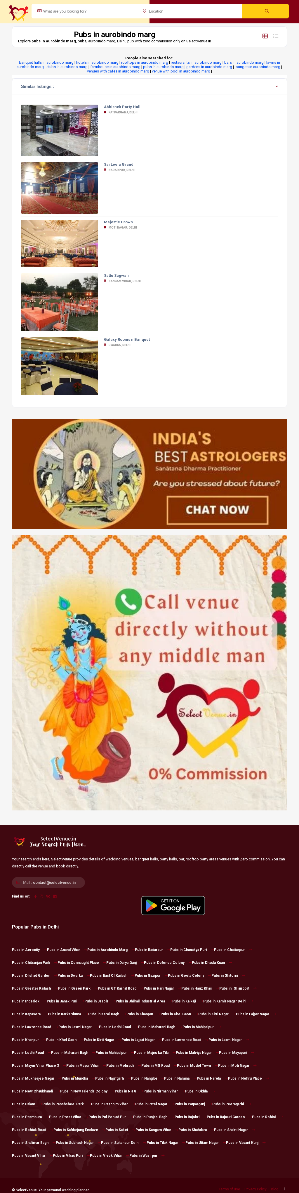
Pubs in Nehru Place (245, 1078)
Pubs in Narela (209, 1078)
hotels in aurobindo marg (97, 62)
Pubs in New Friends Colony (83, 1091)
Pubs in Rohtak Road (29, 1130)
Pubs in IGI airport (234, 988)
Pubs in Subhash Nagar (75, 1143)
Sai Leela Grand (118, 164)
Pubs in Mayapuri (233, 1053)
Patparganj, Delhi (123, 112)
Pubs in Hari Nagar (159, 988)
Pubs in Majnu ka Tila (151, 1053)
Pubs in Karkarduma (64, 1014)
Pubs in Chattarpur (229, 950)
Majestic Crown (118, 222)
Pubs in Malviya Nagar (194, 1053)
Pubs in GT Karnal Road (117, 988)
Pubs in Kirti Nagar (213, 1014)
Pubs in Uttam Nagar (202, 1143)
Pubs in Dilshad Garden (31, 976)
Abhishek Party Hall (122, 107)
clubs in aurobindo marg (67, 67)
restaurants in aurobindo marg (196, 62)
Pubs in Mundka (75, 1078)
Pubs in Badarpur (149, 950)
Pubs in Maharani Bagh (156, 1027)
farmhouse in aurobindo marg (115, 67)
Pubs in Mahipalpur (198, 1027)
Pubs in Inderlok (25, 1001)
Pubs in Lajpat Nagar (252, 1014)
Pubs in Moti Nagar (233, 1066)
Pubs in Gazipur (148, 976)
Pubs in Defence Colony (164, 963)
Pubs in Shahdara (192, 1130)
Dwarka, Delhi (119, 345)
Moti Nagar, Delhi (122, 227)
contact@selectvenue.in (54, 882)
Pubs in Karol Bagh (103, 1014)
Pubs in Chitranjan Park (31, 963)
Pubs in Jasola (96, 1001)
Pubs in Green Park (74, 988)
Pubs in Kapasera (26, 1014)
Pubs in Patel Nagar (151, 1104)
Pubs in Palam (23, 1104)
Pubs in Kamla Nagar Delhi (224, 1001)
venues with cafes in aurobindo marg (118, 71)
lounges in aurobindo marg (257, 67)
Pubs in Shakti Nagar (231, 1130)
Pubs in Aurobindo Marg (107, 950)
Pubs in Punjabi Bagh (150, 1117)
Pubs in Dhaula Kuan (208, 963)
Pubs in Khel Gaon (176, 1014)
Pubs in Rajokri (187, 1117)
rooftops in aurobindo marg (144, 62)
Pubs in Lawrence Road (31, 1027)
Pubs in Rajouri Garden (226, 1117)
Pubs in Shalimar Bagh (30, 1143)
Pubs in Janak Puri (62, 1001)
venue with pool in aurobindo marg (181, 71)
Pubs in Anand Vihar (63, 950)
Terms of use (229, 1189)
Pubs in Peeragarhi (228, 1104)
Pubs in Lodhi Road (115, 1027)
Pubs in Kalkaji (184, 1001)
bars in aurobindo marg (244, 62)
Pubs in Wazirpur (143, 1156)
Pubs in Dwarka (70, 976)
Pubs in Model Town (194, 1066)
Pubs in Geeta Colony (186, 976)
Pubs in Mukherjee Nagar (33, 1078)
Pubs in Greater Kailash (31, 988)
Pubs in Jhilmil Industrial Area (140, 1001)
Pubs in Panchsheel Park (63, 1104)
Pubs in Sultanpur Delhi (120, 1143)
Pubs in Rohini (264, 1117)
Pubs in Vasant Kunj (242, 1143)
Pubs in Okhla (196, 1091)
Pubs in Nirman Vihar (160, 1091)
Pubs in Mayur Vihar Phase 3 (35, 1066)
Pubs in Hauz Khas (196, 988)
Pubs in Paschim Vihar (109, 1104)
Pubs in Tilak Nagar (162, 1143)
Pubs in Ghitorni (224, 976)
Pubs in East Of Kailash (108, 976)
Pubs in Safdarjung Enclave (75, 1130)
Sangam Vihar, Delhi (124, 281)
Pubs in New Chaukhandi (32, 1091)
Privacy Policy (255, 1189)
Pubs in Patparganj (190, 1104)
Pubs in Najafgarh (109, 1078)
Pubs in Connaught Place (78, 963)
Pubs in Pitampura (27, 1117)
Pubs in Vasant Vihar (29, 1156)
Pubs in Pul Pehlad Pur (107, 1117)
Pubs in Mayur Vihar (82, 1066)
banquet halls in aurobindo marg (46, 62)
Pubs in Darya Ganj (121, 963)
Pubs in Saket (116, 1130)
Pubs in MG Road (155, 1066)
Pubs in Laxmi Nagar (75, 1027)
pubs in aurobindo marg (163, 67)
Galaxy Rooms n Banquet (127, 339)
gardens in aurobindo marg (209, 67)
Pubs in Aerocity (26, 950)
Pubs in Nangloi (144, 1078)
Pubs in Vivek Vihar (106, 1156)
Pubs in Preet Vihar (65, 1117)
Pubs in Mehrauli (120, 1066)
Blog (274, 1189)
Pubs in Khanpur (139, 1014)
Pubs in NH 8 (125, 1091)
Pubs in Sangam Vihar (153, 1130)
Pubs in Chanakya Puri (188, 950)
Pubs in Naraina (177, 1078)
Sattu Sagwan (116, 275)
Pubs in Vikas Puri (68, 1156)
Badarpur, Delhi (121, 170)
